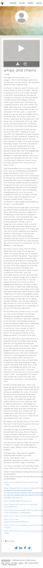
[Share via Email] (14, 548)
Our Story (14, 563)
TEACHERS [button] (12, 3)
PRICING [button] (30, 3)
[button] (17, 64)
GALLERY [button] (22, 3)
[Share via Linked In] (19, 548)
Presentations (12, 564)
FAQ (26, 563)
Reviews (7, 563)
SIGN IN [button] (38, 3)
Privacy (5, 564)
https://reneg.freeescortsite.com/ (18, 501)
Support (21, 563)
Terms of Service (33, 563)
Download (10, 541)
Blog (2, 563)
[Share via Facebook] (24, 548)
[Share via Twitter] (28, 548)
